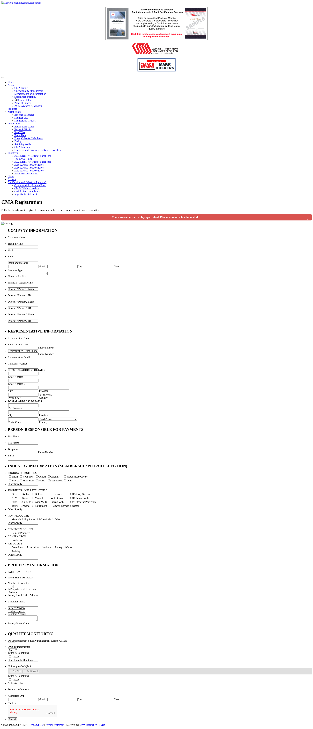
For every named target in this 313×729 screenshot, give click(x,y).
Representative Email (19, 357)
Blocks (15, 480)
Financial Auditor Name (20, 282)
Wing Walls (41, 502)
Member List (21, 117)
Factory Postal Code (18, 623)
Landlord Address (17, 614)
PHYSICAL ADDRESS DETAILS (26, 370)
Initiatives (13, 153)
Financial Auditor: (17, 276)
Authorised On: (16, 695)
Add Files (17, 671)
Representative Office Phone (22, 350)
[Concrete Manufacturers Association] (21, 2)
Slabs (25, 498)
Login (102, 724)
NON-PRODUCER (18, 515)
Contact (12, 179)
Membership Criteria (25, 120)
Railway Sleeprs (81, 494)
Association (33, 547)
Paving (18, 141)
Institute (47, 547)
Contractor (17, 540)
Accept (15, 656)
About (11, 85)
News (11, 176)
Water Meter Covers (77, 476)
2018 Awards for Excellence (29, 164)
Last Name (13, 442)
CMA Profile (21, 88)
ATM (14, 498)
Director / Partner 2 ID (19, 308)
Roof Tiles (19, 132)
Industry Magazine (24, 126)
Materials (16, 519)
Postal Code (14, 398)
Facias (41, 480)
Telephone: (13, 449)
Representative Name (19, 338)
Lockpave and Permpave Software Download (37, 150)
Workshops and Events (26, 173)
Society (58, 547)
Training (16, 551)
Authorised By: (16, 683)
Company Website (17, 363)
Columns (55, 476)
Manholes (40, 498)
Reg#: (11, 256)
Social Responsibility (25, 96)
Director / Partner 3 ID (19, 320)
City (10, 390)
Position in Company (19, 689)
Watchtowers (57, 498)
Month (41, 266)
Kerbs (25, 494)
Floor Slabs (20, 135)
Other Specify (15, 484)
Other (70, 480)
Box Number (15, 408)
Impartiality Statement (25, 194)
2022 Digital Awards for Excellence (32, 161)
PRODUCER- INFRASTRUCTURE (27, 490)
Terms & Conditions (18, 652)
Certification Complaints (26, 191)
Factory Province (16, 608)
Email (11, 455)
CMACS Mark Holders (26, 188)
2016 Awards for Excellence (29, 167)
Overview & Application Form (30, 185)
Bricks (15, 476)
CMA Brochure (22, 147)
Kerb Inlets (56, 494)
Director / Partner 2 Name (21, 301)
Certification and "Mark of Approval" (27, 182)
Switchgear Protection (84, 502)
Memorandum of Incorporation (30, 93)
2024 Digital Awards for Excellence (32, 155)
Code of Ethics (24, 100)
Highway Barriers (60, 505)
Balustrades (41, 505)
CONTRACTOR (17, 536)
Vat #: (11, 250)
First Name (13, 436)
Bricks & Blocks (22, 129)
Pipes (14, 494)
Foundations (56, 480)
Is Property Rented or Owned (23, 589)
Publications (14, 123)
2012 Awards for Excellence (29, 170)
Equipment (30, 519)
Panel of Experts (22, 103)
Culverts (26, 502)
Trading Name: (15, 243)
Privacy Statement (54, 724)
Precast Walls (57, 502)
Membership (14, 111)
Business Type (15, 270)
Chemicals (45, 519)
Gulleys (42, 476)
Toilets (15, 505)
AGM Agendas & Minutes (28, 106)
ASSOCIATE (15, 543)
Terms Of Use (36, 724)
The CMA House (23, 158)
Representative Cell (18, 344)
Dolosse (39, 494)
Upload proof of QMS (19, 666)
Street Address (15, 376)
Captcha (12, 703)
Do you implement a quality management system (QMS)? (37, 640)
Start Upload (32, 671)
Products (12, 108)
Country (43, 397)
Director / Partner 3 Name (21, 314)
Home (11, 82)
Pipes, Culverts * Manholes (28, 138)
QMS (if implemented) (19, 646)
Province (43, 390)
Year (116, 266)
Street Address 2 (16, 383)
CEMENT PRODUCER (21, 529)
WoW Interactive (88, 724)
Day (80, 266)
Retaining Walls (22, 144)
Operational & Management (28, 90)
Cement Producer (21, 533)
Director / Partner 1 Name (21, 289)
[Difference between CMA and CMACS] (156, 39)
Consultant (17, 547)
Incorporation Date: (18, 262)
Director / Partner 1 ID (19, 295)
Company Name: (16, 237)
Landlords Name (16, 601)
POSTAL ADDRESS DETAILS (25, 401)
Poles (14, 502)
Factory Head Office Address (23, 595)
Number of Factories (18, 583)
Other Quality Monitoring (21, 660)
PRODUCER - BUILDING (22, 472)
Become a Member (24, 114)
